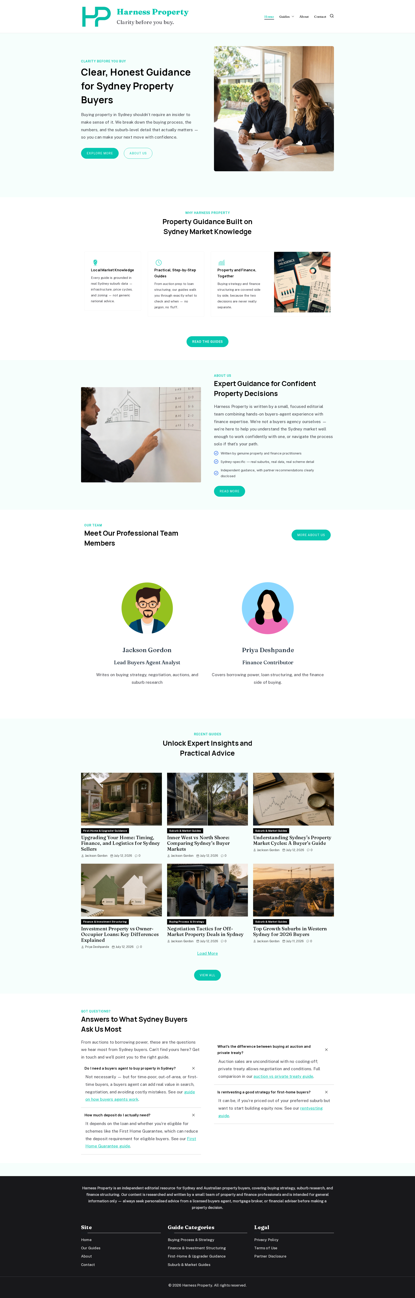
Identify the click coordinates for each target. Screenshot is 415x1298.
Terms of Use (265, 1248)
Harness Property (152, 11)
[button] (292, 16)
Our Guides (90, 1248)
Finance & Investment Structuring (105, 921)
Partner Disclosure (270, 1256)
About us (138, 153)
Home (269, 17)
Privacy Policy (266, 1240)
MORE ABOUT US (311, 535)
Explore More (100, 153)
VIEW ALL (207, 975)
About (304, 17)
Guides (284, 17)
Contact (320, 17)
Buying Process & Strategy (186, 921)
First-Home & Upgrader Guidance (105, 830)
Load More (207, 953)
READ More (229, 491)
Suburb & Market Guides (185, 830)
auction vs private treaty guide (283, 1076)
